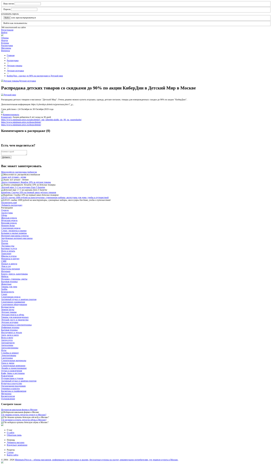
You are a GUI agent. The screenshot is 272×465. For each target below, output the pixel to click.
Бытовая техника (9, 281)
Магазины (6, 48)
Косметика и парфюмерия (13, 391)
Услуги (4, 241)
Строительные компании (13, 365)
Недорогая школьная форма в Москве (19, 409)
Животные (6, 284)
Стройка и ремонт (10, 353)
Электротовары (8, 355)
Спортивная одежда (10, 228)
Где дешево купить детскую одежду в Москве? (23, 414)
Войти (4, 32)
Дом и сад (6, 266)
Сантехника (7, 358)
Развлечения (7, 376)
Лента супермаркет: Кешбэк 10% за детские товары (26, 182)
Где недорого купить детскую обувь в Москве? (23, 420)
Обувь (4, 215)
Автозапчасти (8, 342)
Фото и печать (8, 251)
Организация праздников (13, 386)
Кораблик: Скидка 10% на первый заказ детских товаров (28, 192)
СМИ (3, 261)
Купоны (5, 43)
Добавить (6, 157)
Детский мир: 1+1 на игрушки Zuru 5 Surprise (23, 187)
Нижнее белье (8, 225)
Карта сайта (12, 455)
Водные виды (7, 307)
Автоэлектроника (9, 348)
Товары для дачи (9, 286)
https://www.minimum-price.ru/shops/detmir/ (21, 122)
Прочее (4, 243)
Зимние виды (7, 309)
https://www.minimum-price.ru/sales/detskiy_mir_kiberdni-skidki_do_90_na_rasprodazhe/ (41, 119)
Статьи (10, 452)
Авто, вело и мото (10, 335)
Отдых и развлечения (11, 370)
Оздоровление (8, 399)
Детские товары (11, 81)
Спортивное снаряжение (13, 302)
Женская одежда (9, 218)
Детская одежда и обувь (12, 314)
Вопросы (5, 50)
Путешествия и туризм (12, 378)
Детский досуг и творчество (14, 320)
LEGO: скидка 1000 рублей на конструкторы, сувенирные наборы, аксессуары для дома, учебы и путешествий (55, 197)
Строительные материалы (13, 360)
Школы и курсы (9, 256)
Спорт (4, 294)
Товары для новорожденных (15, 317)
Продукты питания (10, 269)
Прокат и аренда (9, 263)
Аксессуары (7, 213)
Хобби (4, 289)
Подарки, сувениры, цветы (14, 279)
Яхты (3, 350)
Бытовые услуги (9, 248)
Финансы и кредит (10, 258)
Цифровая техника (10, 327)
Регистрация (7, 30)
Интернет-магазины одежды (15, 235)
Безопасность (7, 292)
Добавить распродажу (11, 205)
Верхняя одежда (9, 223)
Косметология (8, 396)
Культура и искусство (11, 383)
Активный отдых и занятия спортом (18, 299)
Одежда (5, 210)
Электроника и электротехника (16, 325)
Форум (4, 40)
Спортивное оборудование (14, 304)
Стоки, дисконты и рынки (13, 230)
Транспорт (6, 253)
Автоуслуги (7, 340)
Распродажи (7, 45)
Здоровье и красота (10, 388)
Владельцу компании (17, 445)
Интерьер (5, 271)
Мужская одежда (9, 220)
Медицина (6, 393)
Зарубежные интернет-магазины (17, 238)
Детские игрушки (27, 81)
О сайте (10, 432)
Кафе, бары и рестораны (13, 373)
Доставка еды (7, 246)
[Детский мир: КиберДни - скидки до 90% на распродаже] (2, 112)
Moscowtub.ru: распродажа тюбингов (19, 172)
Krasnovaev (6, 117)
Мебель (4, 276)
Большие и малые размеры (14, 233)
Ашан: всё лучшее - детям (13, 177)
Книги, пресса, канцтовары (14, 274)
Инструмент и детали (11, 332)
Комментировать (11, 114)
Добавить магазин (15, 442)
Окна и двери (7, 363)
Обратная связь (14, 435)
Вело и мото (7, 337)
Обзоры (5, 38)
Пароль (6, 9)
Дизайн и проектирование (14, 368)
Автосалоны (7, 345)
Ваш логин (8, 3)
